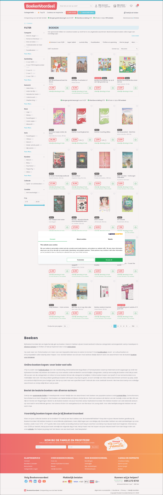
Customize (80, 260)
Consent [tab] (52, 239)
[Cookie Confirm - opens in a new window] (115, 234)
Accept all (109, 260)
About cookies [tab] (81, 239)
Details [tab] (110, 239)
